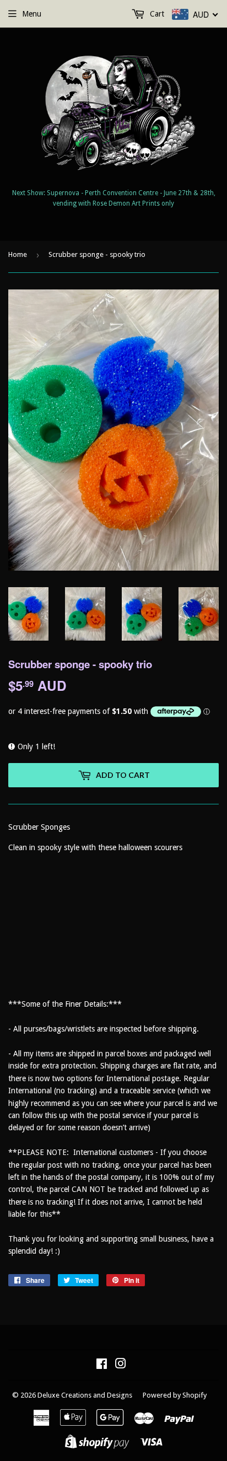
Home (17, 254)
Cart (156, 13)
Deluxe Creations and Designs (84, 1395)
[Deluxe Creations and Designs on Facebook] (101, 1365)
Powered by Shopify (175, 1395)
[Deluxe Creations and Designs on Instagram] (120, 1365)
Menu (31, 13)
